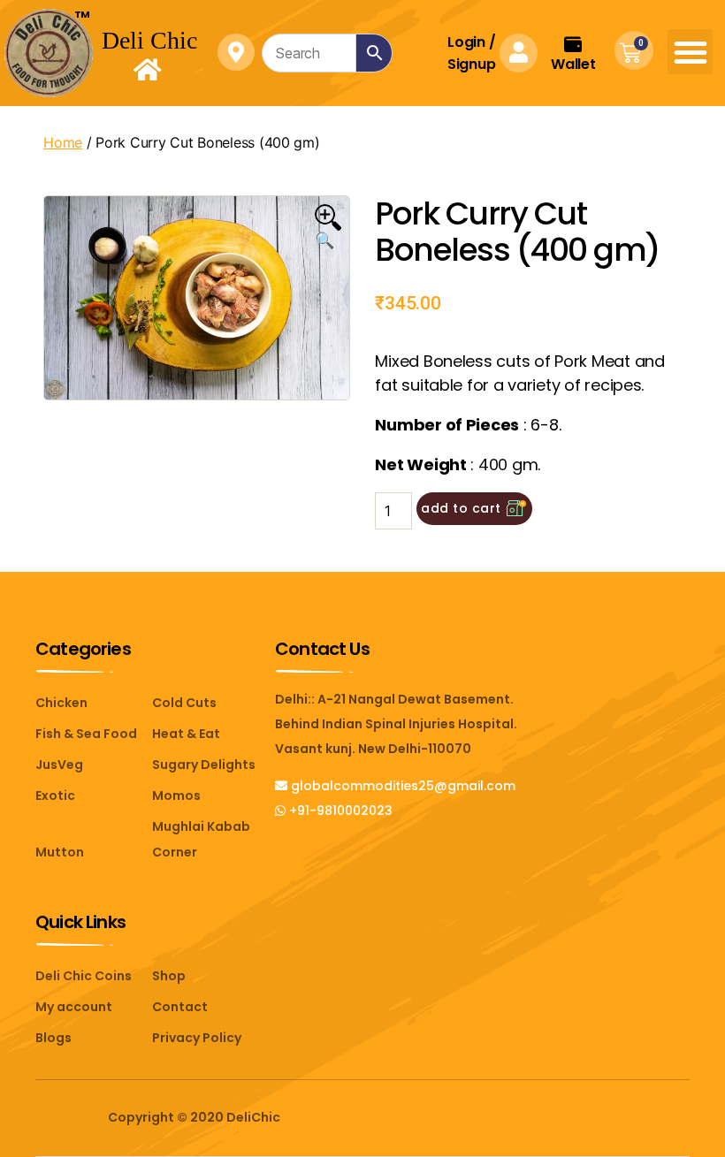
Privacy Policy (196, 1038)
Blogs (53, 1038)
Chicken (61, 703)
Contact (180, 1007)
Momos (176, 795)
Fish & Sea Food (86, 733)
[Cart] (630, 53)
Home (62, 142)
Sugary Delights (204, 764)
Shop (169, 976)
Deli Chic (149, 40)
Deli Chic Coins (83, 976)
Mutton (59, 852)
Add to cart (460, 508)
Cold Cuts (184, 703)
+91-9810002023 (339, 810)
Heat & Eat (186, 733)
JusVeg (59, 764)
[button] (690, 51)
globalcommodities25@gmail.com (401, 786)
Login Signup (471, 53)
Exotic (55, 795)
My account (73, 1007)
